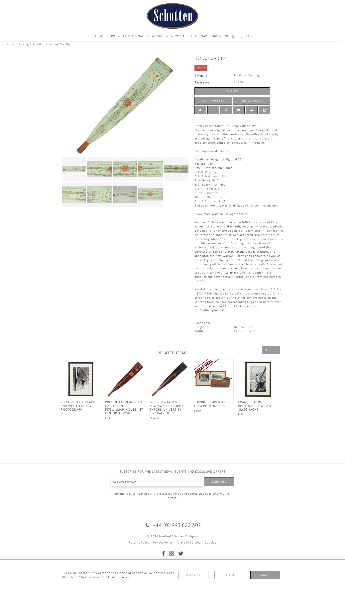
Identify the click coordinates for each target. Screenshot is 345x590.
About (187, 36)
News (175, 36)
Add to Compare (252, 100)
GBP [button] (215, 36)
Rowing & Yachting (31, 44)
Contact (202, 36)
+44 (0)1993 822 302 (176, 525)
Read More (193, 574)
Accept (265, 574)
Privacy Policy (162, 542)
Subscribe (219, 481)
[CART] (226, 36)
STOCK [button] (112, 36)
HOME (99, 36)
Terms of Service (188, 542)
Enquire (232, 91)
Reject (229, 574)
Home (10, 44)
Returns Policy (139, 542)
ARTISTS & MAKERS (136, 36)
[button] (233, 36)
